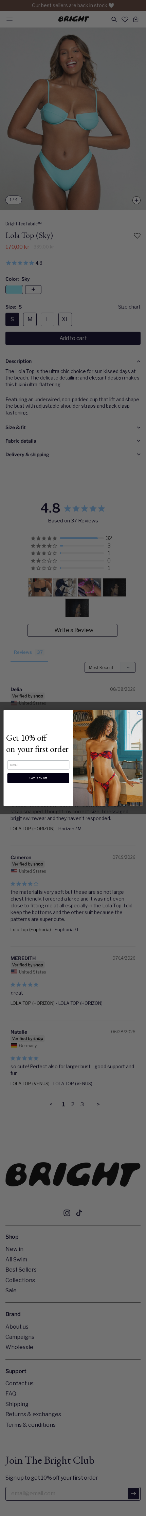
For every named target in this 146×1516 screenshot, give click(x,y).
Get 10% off (38, 777)
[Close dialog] (139, 713)
